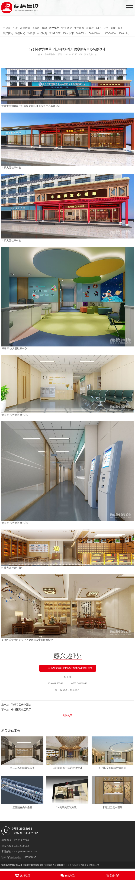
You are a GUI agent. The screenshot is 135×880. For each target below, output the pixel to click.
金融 (44, 28)
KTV (98, 28)
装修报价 (115, 875)
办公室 (7, 28)
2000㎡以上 (125, 33)
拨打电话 (25, 875)
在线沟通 (70, 875)
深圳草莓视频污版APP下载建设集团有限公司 (22, 865)
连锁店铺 (25, 28)
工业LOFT (54, 33)
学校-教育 (66, 28)
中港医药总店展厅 (21, 709)
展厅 (113, 28)
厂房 (15, 28)
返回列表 (67, 715)
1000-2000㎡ (110, 33)
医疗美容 (54, 28)
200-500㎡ (81, 33)
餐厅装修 (79, 28)
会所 (105, 28)
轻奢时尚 (20, 33)
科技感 (31, 33)
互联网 (36, 28)
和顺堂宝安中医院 (21, 704)
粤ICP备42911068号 (90, 865)
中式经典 (42, 33)
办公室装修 (49, 54)
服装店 (90, 28)
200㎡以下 (68, 33)
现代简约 (8, 33)
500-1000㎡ (95, 33)
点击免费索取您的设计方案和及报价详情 (70, 668)
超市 (120, 28)
